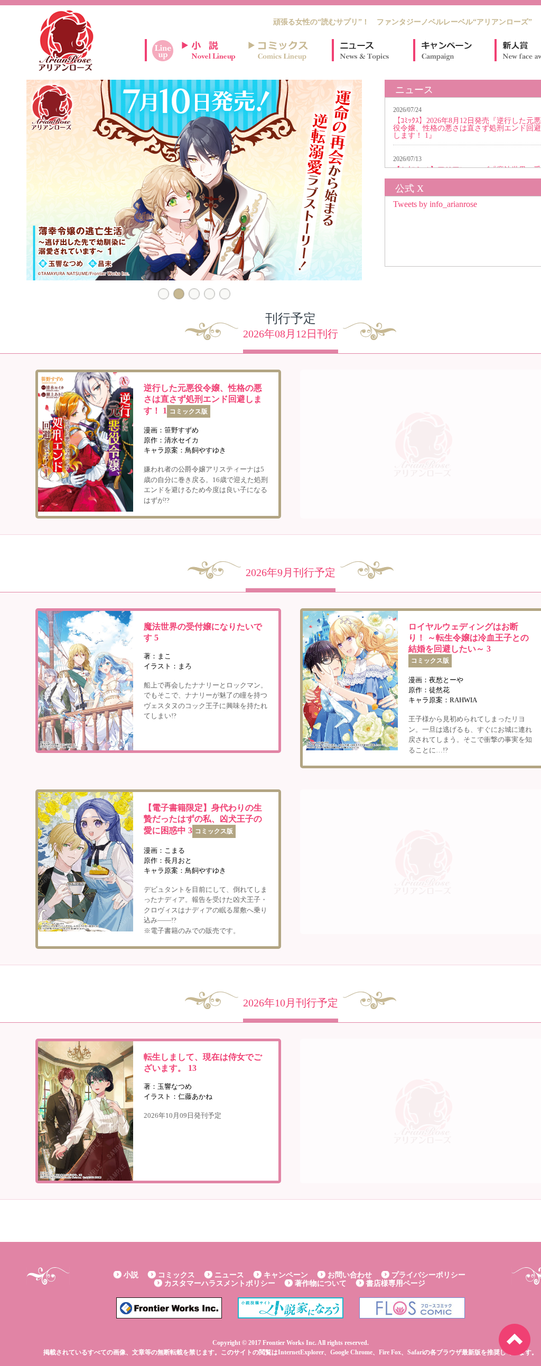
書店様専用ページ (395, 1283)
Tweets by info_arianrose (435, 204)
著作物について (321, 1283)
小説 (131, 1275)
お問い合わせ (350, 1275)
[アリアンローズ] (66, 40)
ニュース (364, 50)
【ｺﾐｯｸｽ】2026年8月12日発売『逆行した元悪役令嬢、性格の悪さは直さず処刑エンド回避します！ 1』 (467, 128)
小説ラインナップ (213, 50)
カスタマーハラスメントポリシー (219, 1283)
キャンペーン (446, 50)
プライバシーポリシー (428, 1275)
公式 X (409, 188)
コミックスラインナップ (280, 50)
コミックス (176, 1275)
